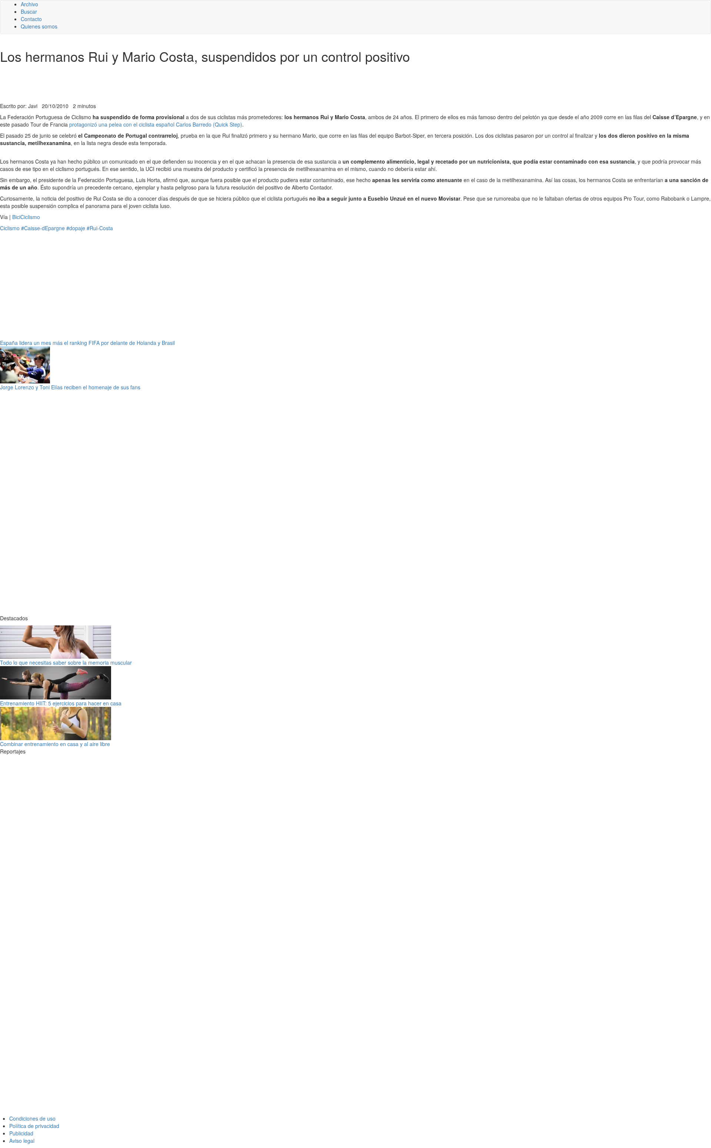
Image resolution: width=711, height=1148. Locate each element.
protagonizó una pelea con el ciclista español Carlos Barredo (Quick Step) (155, 124)
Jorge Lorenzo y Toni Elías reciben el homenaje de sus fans (70, 387)
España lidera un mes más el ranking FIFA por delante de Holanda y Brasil (87, 342)
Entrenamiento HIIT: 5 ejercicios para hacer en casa (60, 703)
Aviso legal (21, 1140)
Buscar (29, 11)
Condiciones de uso (32, 1118)
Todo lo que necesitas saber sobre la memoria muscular (66, 662)
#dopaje (75, 228)
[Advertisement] (181, 84)
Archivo (29, 4)
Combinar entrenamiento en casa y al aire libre (55, 744)
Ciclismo (10, 228)
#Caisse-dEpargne (43, 228)
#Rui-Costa (100, 228)
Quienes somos (39, 26)
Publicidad (21, 1133)
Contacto (31, 19)
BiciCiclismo (26, 217)
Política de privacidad (34, 1125)
